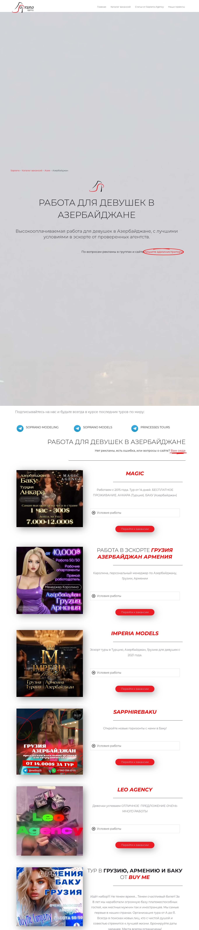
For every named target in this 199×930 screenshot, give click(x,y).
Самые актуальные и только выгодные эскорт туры (99, 882)
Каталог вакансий (32, 12)
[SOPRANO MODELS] (77, 270)
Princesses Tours (155, 269)
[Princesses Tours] (134, 270)
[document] (99, 891)
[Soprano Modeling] (20, 270)
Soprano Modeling (42, 269)
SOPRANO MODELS (97, 269)
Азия (47, 12)
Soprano (15, 12)
